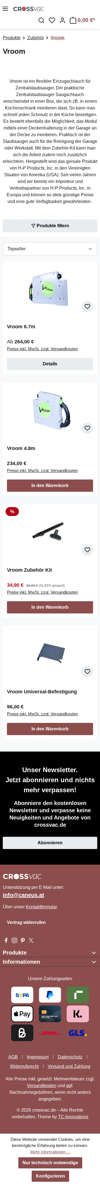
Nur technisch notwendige (50, 1162)
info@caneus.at (23, 895)
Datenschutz (70, 1057)
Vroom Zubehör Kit (29, 570)
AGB (13, 1057)
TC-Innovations (73, 1116)
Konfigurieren (50, 1176)
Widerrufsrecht (24, 1066)
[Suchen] (41, 20)
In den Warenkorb (50, 485)
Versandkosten (41, 1085)
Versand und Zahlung (69, 1066)
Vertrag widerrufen (26, 922)
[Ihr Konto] (62, 20)
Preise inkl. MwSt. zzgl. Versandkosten (42, 348)
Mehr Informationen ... (50, 1151)
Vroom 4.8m (21, 448)
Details (50, 363)
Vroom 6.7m (21, 326)
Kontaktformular (41, 906)
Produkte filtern (52, 225)
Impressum (38, 1057)
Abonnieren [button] (50, 842)
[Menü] (5, 8)
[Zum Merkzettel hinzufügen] (87, 306)
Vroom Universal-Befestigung (42, 691)
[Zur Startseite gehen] (56, 8)
